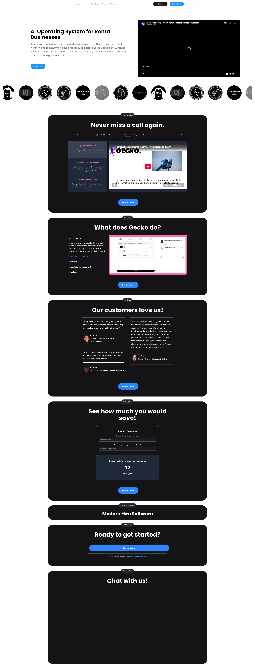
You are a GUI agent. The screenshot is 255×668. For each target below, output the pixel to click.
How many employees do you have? (127, 445)
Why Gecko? (96, 4)
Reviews (113, 4)
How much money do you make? (127, 436)
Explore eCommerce (78, 256)
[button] (87, 238)
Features (105, 4)
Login (160, 4)
